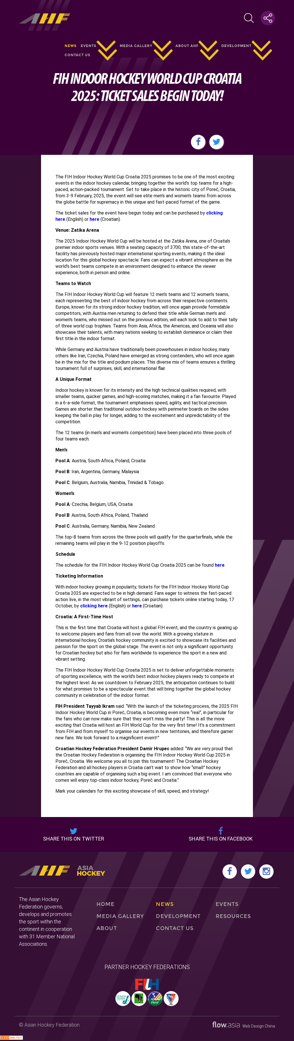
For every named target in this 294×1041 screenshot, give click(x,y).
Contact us (77, 55)
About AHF (186, 46)
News (71, 46)
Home (105, 904)
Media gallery (136, 46)
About (106, 928)
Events (88, 46)
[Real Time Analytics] (11, 1038)
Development (236, 46)
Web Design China (257, 1026)
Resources (233, 916)
